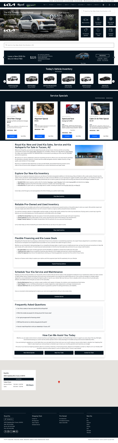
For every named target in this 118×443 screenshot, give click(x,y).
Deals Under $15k (63, 422)
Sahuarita (39, 151)
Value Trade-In (35, 422)
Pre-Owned (63, 416)
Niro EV (78, 185)
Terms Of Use (16, 439)
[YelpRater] (16, 431)
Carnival (89, 422)
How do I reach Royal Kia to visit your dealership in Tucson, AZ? (33, 326)
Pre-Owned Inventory (64, 420)
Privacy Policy (11, 439)
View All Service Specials (100, 97)
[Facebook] (5, 431)
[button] (59, 382)
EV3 (72, 185)
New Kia (89, 416)
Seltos (87, 182)
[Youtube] (14, 431)
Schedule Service (109, 97)
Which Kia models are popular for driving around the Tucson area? (34, 313)
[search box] (98, 11)
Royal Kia (6, 439)
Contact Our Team (89, 352)
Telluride (59, 182)
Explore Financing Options (59, 264)
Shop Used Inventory (59, 230)
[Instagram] (8, 431)
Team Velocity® (96, 439)
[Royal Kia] (15, 4)
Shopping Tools (37, 416)
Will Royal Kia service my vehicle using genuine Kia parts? (32, 322)
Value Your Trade (59, 352)
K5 (61, 183)
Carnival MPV (72, 182)
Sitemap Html (26, 439)
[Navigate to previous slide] (1, 25)
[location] (84, 1)
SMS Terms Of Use (41, 439)
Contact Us (9, 419)
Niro (88, 420)
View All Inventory (58, 71)
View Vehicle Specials (28, 352)
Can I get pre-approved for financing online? (28, 317)
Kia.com (47, 439)
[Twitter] (11, 431)
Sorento (88, 426)
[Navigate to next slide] (78, 25)
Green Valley (33, 151)
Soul (88, 428)
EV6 (70, 185)
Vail (59, 151)
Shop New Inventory (59, 196)
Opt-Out (36, 439)
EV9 (67, 185)
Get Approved (35, 420)
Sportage (50, 182)
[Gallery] (39, 25)
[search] (114, 5)
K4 (64, 183)
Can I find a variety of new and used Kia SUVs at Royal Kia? (32, 308)
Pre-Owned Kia (62, 418)
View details (102, 55)
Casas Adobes (69, 151)
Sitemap (21, 439)
